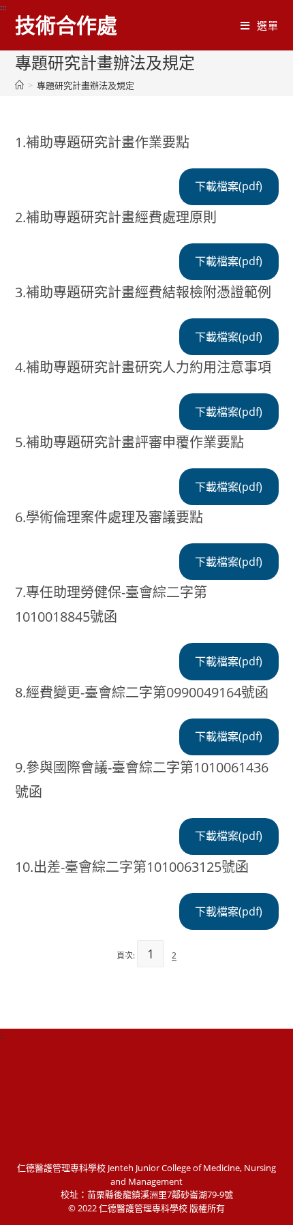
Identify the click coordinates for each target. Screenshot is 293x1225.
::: (3, 7)
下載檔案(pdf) (228, 186)
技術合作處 (66, 25)
